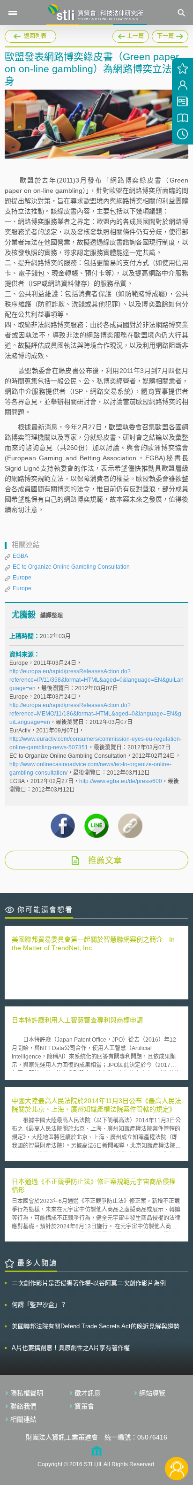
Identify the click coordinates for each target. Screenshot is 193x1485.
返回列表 (35, 36)
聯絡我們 (23, 1406)
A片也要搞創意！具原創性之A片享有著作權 (71, 1347)
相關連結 (23, 1419)
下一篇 (168, 34)
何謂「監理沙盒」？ (39, 1304)
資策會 (84, 1406)
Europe (22, 577)
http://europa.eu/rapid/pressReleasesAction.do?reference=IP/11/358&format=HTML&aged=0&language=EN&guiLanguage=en (96, 680)
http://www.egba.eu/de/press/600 (120, 781)
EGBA (20, 556)
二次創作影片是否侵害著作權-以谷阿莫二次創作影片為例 (89, 1283)
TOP (177, 1437)
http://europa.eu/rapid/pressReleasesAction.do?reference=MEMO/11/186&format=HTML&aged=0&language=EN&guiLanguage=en (95, 713)
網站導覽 (152, 1393)
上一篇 (130, 34)
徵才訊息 (87, 1393)
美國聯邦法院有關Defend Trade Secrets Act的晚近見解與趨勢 (95, 1326)
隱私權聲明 (26, 1393)
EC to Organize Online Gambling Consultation (71, 567)
